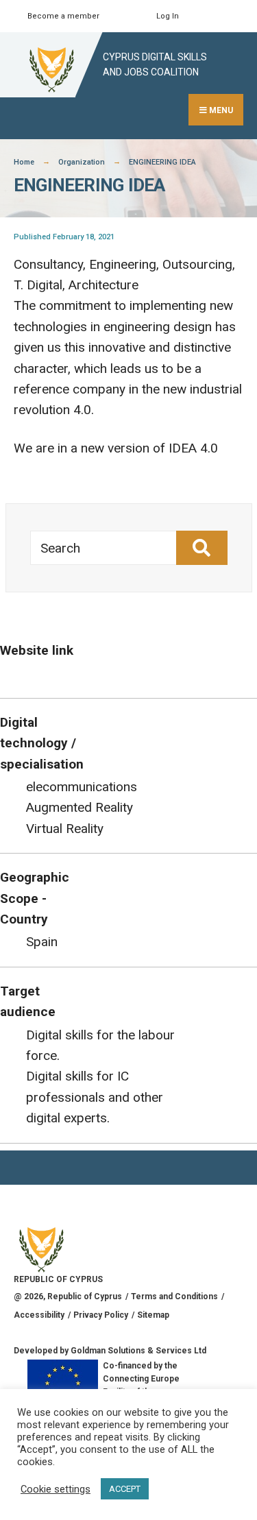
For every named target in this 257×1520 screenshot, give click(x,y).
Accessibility (39, 1315)
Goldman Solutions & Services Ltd (138, 1350)
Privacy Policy (100, 1315)
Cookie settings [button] (55, 1489)
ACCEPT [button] (124, 1489)
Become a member (63, 16)
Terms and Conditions (174, 1296)
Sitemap (153, 1315)
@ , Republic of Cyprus (68, 1296)
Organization (81, 162)
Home (24, 162)
